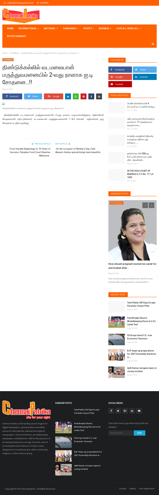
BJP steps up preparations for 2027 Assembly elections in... (141, 353)
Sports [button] (87, 28)
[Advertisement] (53, 187)
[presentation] (145, 205)
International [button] (28, 28)
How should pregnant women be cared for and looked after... (132, 265)
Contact (122, 488)
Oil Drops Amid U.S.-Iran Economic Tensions (139, 337)
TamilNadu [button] (70, 28)
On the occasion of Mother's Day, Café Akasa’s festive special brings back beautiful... (78, 150)
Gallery (132, 488)
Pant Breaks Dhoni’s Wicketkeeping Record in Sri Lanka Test (141, 321)
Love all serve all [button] (127, 28)
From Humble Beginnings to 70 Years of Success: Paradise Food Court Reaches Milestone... (30, 152)
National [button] (50, 28)
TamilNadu (14, 53)
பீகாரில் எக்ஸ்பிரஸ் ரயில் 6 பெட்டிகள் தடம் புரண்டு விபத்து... (141, 105)
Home (10, 28)
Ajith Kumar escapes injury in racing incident (142, 370)
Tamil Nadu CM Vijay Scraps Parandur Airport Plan (141, 304)
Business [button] (104, 28)
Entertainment (16, 36)
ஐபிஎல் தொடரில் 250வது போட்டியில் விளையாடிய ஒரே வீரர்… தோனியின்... (139, 156)
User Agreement (146, 488)
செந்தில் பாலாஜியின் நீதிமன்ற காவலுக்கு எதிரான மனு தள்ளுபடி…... (140, 139)
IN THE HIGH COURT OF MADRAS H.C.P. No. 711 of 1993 (140, 174)
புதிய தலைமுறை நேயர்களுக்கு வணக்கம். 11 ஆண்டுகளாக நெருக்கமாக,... (141, 122)
